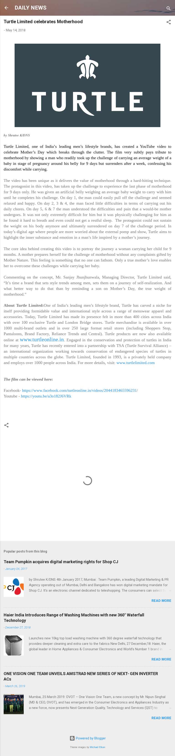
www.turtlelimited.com (135, 362)
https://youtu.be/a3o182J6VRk (46, 396)
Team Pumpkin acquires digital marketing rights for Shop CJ (61, 561)
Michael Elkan (97, 747)
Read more (161, 601)
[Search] (168, 9)
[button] (168, 22)
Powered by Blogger (90, 738)
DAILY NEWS (30, 8)
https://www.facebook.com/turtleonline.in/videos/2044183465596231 (79, 390)
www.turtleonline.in (42, 339)
